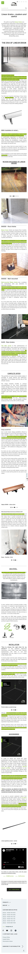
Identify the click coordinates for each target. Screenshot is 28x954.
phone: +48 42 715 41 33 (9, 918)
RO (26, 1)
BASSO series (10, 876)
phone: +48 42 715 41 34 (9, 916)
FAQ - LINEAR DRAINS (14, 889)
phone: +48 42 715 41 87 (9, 920)
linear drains (18, 22)
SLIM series (21, 876)
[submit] (26, 8)
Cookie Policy (6, 939)
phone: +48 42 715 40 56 (9, 914)
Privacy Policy (6, 937)
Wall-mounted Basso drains (9, 282)
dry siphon (24, 797)
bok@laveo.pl (9, 926)
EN (17, 1)
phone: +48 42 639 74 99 (9, 922)
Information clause (8, 941)
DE (23, 1)
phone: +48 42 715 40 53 (9, 912)
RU (21, 1)
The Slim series (6, 345)
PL (19, 1)
